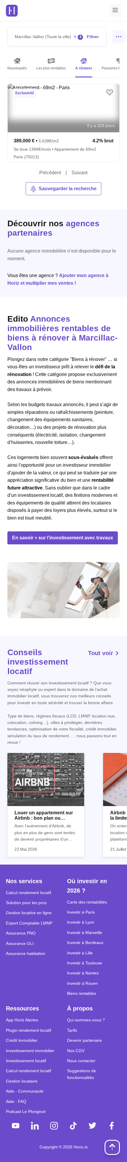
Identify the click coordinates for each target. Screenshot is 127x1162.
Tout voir (101, 653)
